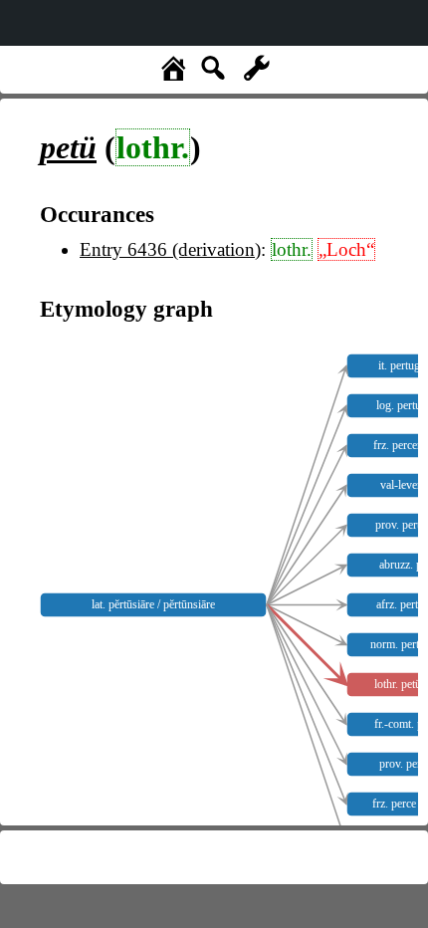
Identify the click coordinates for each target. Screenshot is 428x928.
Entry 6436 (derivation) (170, 249)
